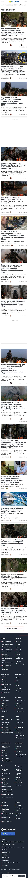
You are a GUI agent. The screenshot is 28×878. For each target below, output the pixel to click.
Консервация (19, 808)
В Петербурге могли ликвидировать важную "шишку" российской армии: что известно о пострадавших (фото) (13, 235)
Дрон (3, 708)
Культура (18, 730)
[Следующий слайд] (26, 5)
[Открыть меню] (2, 2)
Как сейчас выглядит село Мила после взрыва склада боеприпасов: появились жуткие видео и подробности (13, 69)
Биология (5, 706)
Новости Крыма (6, 665)
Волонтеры (5, 758)
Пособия (18, 661)
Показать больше (11, 628)
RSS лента (5, 865)
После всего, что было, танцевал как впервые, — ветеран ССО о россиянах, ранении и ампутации (12, 479)
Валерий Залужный (5, 783)
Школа (18, 654)
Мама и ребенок (20, 700)
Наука (3, 697)
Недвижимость (6, 684)
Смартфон (5, 711)
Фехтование (19, 691)
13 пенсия (5, 805)
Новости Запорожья (5, 655)
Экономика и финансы (5, 675)
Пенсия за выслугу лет (7, 822)
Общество (18, 638)
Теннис (18, 683)
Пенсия (3, 802)
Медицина (19, 652)
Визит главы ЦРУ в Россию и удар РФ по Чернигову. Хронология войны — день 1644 (13, 303)
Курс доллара (6, 689)
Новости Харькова (7, 644)
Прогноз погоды (20, 664)
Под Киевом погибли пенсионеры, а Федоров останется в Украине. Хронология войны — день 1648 (12, 101)
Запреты (18, 780)
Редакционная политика (8, 844)
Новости (3, 638)
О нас (3, 839)
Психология (19, 708)
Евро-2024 (19, 688)
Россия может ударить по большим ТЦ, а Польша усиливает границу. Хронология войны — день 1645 (12, 268)
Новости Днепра (6, 646)
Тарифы (4, 687)
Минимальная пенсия (6, 818)
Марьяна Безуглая (7, 794)
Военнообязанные (21, 754)
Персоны (4, 766)
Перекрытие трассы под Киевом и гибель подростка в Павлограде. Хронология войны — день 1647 (13, 166)
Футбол (18, 677)
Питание (18, 703)
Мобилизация (19, 743)
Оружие (4, 755)
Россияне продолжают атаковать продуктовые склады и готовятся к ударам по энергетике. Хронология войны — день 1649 (13, 32)
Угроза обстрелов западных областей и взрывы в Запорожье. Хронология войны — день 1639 (14, 577)
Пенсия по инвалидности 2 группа (6, 809)
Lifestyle (17, 716)
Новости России (6, 724)
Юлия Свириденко (7, 797)
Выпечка (18, 805)
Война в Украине (6, 743)
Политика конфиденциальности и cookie (13, 841)
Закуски (18, 818)
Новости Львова (6, 652)
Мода (17, 724)
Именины (18, 785)
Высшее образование (19, 658)
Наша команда (6, 857)
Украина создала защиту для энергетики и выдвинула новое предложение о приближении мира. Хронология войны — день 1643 (13, 369)
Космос (4, 703)
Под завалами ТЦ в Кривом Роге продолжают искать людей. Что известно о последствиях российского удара (12, 511)
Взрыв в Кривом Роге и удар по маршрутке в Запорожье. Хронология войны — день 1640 (12, 542)
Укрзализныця (6, 692)
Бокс (17, 680)
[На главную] (14, 2)
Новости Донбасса (7, 662)
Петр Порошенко (7, 789)
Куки (13, 876)
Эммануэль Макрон (5, 779)
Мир (2, 716)
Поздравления (20, 738)
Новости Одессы (7, 649)
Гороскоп (18, 719)
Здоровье (18, 697)
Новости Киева (6, 641)
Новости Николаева (5, 668)
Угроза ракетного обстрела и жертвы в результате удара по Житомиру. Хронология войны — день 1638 (13, 611)
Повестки (18, 746)
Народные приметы (19, 774)
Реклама (4, 849)
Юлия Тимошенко (7, 791)
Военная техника (7, 760)
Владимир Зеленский (5, 770)
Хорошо (21, 876)
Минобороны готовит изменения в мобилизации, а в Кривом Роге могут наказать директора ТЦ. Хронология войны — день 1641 (13, 444)
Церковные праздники (19, 770)
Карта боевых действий (6, 747)
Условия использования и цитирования (13, 847)
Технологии (5, 700)
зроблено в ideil (5, 873)
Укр (26, 1)
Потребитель (19, 722)
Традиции (18, 777)
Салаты (18, 816)
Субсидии (19, 649)
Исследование (20, 711)
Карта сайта (5, 860)
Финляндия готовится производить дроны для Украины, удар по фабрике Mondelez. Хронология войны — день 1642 (13, 406)
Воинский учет (20, 756)
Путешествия (20, 727)
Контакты (4, 855)
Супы (17, 810)
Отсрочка (18, 751)
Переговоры (5, 753)
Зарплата (18, 641)
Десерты (18, 813)
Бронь (17, 749)
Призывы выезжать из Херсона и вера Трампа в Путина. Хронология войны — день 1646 (13, 200)
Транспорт (5, 681)
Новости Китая (6, 730)
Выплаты (18, 646)
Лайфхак (18, 732)
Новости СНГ (6, 727)
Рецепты (17, 802)
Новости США (6, 722)
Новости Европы (7, 719)
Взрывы (4, 750)
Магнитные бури (20, 735)
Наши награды (6, 852)
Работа (18, 644)
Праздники (18, 766)
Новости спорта (20, 674)
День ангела (19, 782)
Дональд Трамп (6, 773)
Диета (17, 706)
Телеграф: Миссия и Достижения (11, 862)
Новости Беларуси (7, 732)
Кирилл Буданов (6, 786)
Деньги (4, 679)
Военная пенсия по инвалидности (7, 814)
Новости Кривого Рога (7, 659)
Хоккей (18, 685)
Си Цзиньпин (6, 775)
